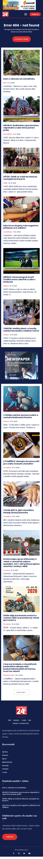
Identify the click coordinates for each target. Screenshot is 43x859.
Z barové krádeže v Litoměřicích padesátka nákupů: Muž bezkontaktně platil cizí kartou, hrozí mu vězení (20, 668)
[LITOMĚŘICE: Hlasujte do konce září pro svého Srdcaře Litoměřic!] (21, 445)
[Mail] (24, 853)
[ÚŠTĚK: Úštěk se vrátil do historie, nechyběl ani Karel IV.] (21, 160)
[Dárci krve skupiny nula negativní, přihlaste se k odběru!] (21, 209)
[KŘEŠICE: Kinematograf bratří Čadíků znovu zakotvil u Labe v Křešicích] (21, 261)
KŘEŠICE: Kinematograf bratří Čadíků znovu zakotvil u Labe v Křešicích (19, 279)
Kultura (6, 421)
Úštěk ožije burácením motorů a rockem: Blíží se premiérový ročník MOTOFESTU (21, 618)
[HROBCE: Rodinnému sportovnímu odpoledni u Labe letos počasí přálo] (21, 109)
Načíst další (21, 692)
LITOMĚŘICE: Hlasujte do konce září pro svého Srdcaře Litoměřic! (21, 462)
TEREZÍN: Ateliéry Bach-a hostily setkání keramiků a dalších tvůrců (21, 329)
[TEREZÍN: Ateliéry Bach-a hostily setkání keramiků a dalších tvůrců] (21, 312)
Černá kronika (8, 675)
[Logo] (5, 14)
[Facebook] (14, 853)
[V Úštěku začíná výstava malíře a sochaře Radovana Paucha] (21, 399)
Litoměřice (7, 468)
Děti (4, 83)
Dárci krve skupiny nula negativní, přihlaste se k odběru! (21, 226)
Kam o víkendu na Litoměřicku (19, 78)
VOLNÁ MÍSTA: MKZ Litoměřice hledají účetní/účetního (18, 511)
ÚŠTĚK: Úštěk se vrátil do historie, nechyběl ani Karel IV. (20, 178)
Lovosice (6, 570)
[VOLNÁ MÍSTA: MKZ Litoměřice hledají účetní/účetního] (21, 494)
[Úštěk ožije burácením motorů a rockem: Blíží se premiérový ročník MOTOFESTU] (21, 599)
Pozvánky (7, 624)
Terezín (6, 335)
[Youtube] (29, 853)
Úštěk (5, 183)
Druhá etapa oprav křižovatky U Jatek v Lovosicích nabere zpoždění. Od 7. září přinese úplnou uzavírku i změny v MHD (21, 563)
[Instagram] (19, 853)
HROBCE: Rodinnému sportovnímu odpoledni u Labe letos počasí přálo (21, 128)
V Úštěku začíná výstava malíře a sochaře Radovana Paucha (20, 416)
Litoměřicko (7, 134)
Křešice (6, 286)
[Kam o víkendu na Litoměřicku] (21, 62)
